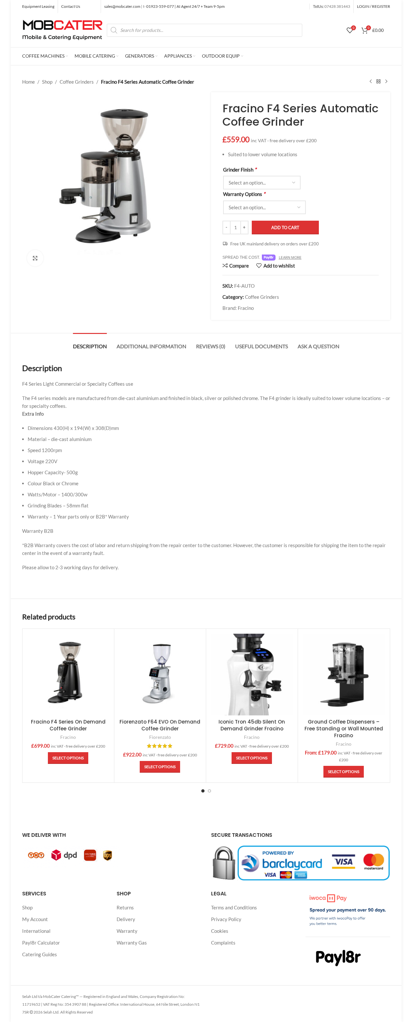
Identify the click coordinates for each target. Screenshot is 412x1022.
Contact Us (70, 6)
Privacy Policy (226, 919)
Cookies (219, 931)
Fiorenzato (160, 737)
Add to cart (285, 227)
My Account (35, 919)
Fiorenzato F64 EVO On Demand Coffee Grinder (160, 725)
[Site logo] (63, 29)
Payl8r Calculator (41, 943)
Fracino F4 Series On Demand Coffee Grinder (68, 725)
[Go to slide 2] (209, 791)
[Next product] (386, 82)
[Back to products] (378, 82)
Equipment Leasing (38, 6)
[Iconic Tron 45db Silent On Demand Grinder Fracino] (252, 674)
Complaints (223, 943)
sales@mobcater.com (122, 6)
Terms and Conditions (234, 907)
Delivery (126, 919)
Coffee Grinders (77, 82)
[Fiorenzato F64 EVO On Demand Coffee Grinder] (160, 674)
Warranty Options (244, 194)
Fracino (246, 308)
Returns (125, 907)
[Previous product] (371, 82)
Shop (47, 82)
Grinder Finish (239, 169)
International (36, 931)
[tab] (90, 343)
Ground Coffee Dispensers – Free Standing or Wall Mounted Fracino (344, 728)
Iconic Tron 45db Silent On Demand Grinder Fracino (252, 725)
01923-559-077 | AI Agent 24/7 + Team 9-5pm (185, 6)
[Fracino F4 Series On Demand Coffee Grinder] (68, 674)
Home (28, 82)
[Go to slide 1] (203, 791)
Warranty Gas (132, 943)
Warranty (127, 931)
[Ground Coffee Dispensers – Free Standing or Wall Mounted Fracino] (344, 674)
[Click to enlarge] (35, 258)
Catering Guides (39, 954)
